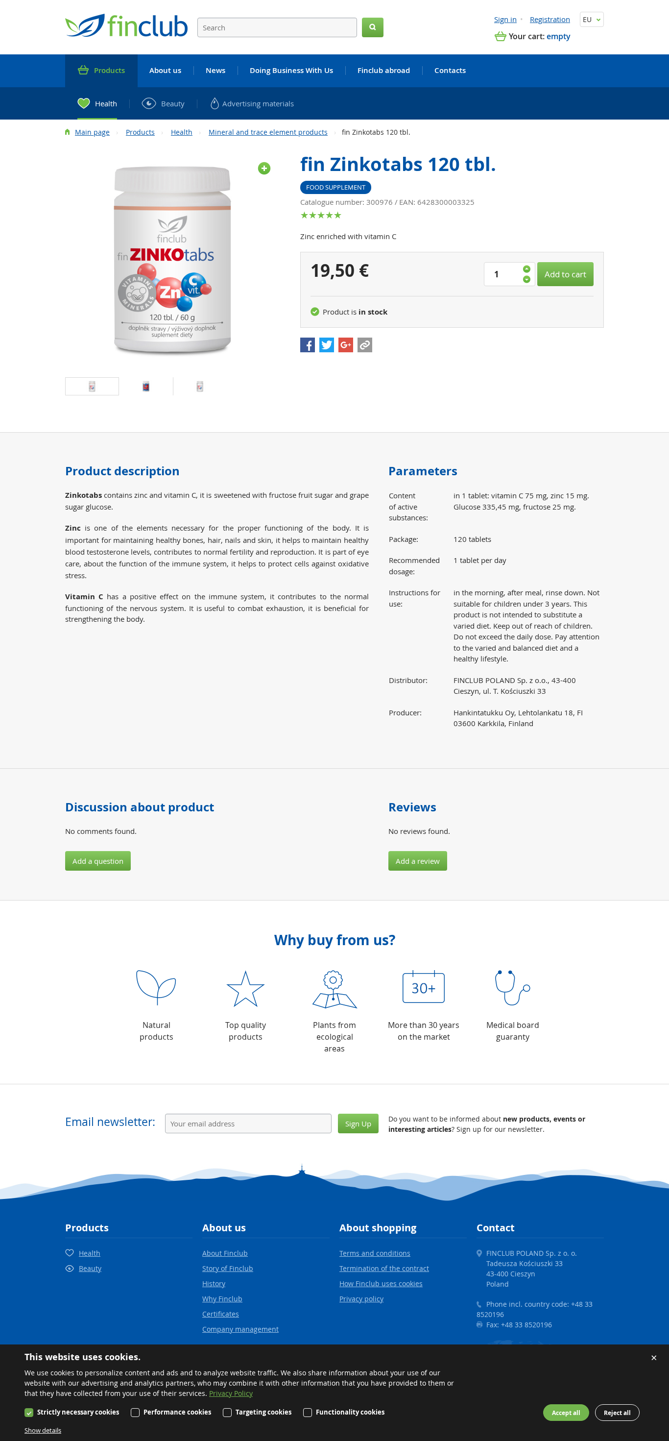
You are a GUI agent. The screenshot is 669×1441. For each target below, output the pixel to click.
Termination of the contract (384, 1268)
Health (181, 132)
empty (559, 36)
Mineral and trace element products (268, 132)
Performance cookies (177, 1412)
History (213, 1283)
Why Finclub (222, 1298)
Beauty (90, 1268)
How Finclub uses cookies (381, 1283)
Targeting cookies (263, 1412)
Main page (92, 132)
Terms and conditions (374, 1253)
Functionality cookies (350, 1412)
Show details (42, 1430)
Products (140, 132)
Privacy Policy (231, 1393)
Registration (550, 19)
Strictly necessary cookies (78, 1412)
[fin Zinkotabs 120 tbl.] (173, 259)
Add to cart (565, 274)
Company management (240, 1329)
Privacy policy (361, 1298)
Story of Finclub (227, 1268)
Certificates (220, 1314)
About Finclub (225, 1253)
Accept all (566, 1413)
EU (588, 19)
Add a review (418, 861)
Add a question (97, 861)
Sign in (505, 19)
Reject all (617, 1413)
